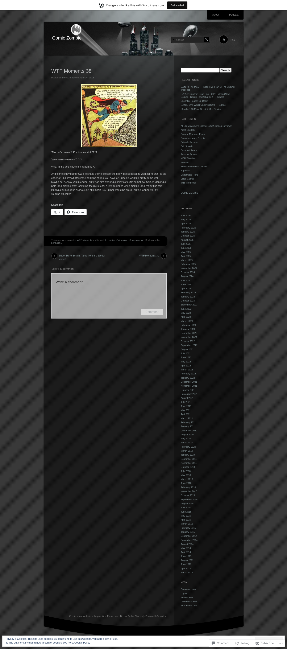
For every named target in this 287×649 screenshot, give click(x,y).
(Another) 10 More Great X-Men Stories (201, 109)
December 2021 (189, 382)
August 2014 (187, 544)
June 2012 (186, 564)
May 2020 (186, 438)
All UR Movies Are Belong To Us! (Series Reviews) (206, 126)
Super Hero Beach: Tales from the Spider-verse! (82, 256)
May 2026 (186, 219)
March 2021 (187, 418)
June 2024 (186, 284)
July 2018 (186, 471)
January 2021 (188, 426)
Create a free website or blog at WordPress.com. (94, 616)
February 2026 (188, 227)
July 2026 (186, 215)
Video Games (188, 178)
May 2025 (186, 252)
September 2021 (189, 394)
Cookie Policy (82, 642)
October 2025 (188, 235)
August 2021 (187, 398)
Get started (177, 5)
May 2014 (186, 548)
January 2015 (188, 532)
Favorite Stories (189, 154)
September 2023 (189, 304)
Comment (152, 311)
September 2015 (189, 499)
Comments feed (189, 601)
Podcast (233, 14)
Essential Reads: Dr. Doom (194, 101)
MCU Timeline (188, 158)
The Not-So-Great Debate (194, 166)
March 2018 (187, 479)
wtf (142, 240)
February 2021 (188, 422)
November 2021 (189, 386)
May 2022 (186, 361)
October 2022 (188, 341)
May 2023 (186, 313)
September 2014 (189, 540)
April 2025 (186, 256)
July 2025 (186, 244)
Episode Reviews (189, 142)
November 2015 (189, 491)
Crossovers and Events (193, 138)
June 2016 (186, 483)
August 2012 (187, 560)
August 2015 (187, 503)
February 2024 (188, 292)
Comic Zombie (67, 38)
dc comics (110, 240)
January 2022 (188, 378)
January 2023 (188, 329)
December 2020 (189, 430)
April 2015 (186, 519)
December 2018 (189, 459)
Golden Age (122, 240)
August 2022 (187, 349)
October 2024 (188, 272)
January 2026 (188, 231)
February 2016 (188, 487)
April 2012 (186, 568)
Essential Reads (189, 150)
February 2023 (188, 325)
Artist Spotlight (188, 130)
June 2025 (186, 248)
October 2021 (188, 390)
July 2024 (186, 280)
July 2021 (186, 402)
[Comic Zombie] (144, 39)
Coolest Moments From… (194, 134)
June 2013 (186, 556)
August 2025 (187, 240)
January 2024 (188, 296)
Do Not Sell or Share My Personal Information (143, 616)
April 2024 (186, 288)
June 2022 (186, 357)
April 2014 (186, 552)
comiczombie (69, 77)
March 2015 (187, 523)
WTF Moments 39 (149, 255)
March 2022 (187, 369)
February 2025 (188, 264)
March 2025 (187, 260)
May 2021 (186, 410)
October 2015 (188, 495)
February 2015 (188, 528)
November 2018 (189, 463)
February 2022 (188, 373)
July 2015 (186, 507)
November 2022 (189, 337)
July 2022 (186, 353)
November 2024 (189, 268)
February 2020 (188, 446)
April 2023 (186, 317)
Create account (188, 589)
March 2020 (187, 442)
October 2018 (188, 467)
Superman (134, 240)
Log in (184, 593)
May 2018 (186, 475)
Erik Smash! (187, 146)
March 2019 (187, 450)
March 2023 (187, 321)
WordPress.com (189, 605)
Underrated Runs (189, 174)
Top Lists (185, 170)
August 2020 (187, 434)
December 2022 (189, 333)
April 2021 (186, 414)
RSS (232, 39)
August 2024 (187, 276)
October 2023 (188, 300)
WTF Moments (84, 240)
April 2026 (186, 223)
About (215, 14)
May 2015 (186, 515)
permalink (56, 243)
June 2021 (186, 406)
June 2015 (186, 511)
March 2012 (187, 572)
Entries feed (187, 597)
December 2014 (189, 536)
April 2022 (186, 365)
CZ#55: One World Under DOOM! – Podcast (203, 105)
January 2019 (188, 454)
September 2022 (189, 345)
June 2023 (186, 309)
